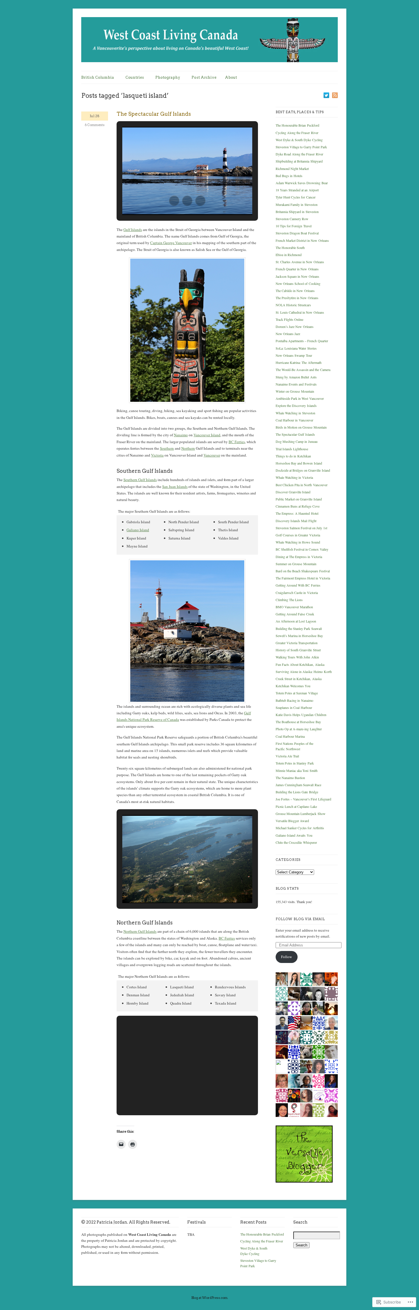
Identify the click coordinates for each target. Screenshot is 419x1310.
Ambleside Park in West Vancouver (300, 398)
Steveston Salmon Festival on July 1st (301, 528)
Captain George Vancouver (171, 242)
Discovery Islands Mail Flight (296, 520)
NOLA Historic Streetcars (293, 305)
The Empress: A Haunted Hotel (297, 513)
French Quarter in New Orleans (297, 269)
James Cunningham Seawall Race (298, 784)
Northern (188, 448)
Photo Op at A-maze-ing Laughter (299, 729)
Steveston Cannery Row (292, 218)
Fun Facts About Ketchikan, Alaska (300, 664)
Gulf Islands (132, 229)
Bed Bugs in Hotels (289, 175)
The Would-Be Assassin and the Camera (303, 369)
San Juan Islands (175, 486)
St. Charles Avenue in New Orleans (300, 261)
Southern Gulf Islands (140, 479)
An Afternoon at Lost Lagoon (296, 621)
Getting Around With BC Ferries (298, 585)
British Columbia (97, 77)
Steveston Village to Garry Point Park (301, 147)
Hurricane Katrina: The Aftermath (299, 362)
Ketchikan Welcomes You (293, 686)
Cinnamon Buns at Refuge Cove (298, 506)
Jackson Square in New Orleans (297, 276)
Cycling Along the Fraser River (297, 132)
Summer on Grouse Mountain (296, 563)
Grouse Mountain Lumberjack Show (301, 813)
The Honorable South (290, 247)
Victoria (157, 455)
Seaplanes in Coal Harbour (294, 707)
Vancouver (212, 455)
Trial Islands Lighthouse (292, 449)
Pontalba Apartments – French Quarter (302, 340)
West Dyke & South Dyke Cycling (299, 139)
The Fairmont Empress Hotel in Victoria (303, 578)
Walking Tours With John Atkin (297, 657)
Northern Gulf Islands (139, 931)
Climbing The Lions (289, 599)
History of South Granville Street (298, 650)
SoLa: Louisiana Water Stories (296, 348)
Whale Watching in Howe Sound (298, 542)
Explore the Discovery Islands (296, 405)
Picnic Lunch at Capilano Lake (296, 806)
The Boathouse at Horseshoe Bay (298, 721)
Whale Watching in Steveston (295, 413)
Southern (167, 448)
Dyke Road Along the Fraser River (299, 154)
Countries (134, 77)
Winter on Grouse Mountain (295, 391)
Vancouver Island (207, 434)
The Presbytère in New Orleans (297, 297)
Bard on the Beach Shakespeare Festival (303, 571)
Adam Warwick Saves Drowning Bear (302, 183)
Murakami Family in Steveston (297, 204)
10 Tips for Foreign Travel (294, 226)
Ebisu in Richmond (289, 254)
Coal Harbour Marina (290, 736)
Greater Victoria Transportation (297, 642)
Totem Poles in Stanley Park (295, 763)
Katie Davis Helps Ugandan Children (301, 714)
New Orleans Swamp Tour (294, 355)
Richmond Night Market (292, 168)
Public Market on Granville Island (299, 499)
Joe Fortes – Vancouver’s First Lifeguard (303, 799)
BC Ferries (237, 441)
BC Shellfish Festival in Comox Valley (302, 549)
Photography (167, 77)
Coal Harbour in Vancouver (294, 420)
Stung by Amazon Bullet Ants (296, 377)
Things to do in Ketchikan (293, 456)
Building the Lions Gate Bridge (297, 792)
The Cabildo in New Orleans (295, 290)
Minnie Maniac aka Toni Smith (297, 770)
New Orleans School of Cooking (298, 283)
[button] (174, 201)
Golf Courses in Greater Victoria (298, 535)
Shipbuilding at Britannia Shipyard (299, 161)
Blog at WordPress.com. (209, 1298)
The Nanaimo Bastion (290, 777)
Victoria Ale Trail (287, 756)
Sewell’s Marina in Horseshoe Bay (299, 635)
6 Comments (95, 125)
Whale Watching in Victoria (294, 477)
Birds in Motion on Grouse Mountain (301, 427)
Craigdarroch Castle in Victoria (297, 592)
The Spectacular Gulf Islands (154, 114)
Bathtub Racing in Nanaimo (294, 700)
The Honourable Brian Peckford (297, 125)
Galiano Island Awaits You (294, 835)
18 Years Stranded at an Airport (297, 190)
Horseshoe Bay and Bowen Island (299, 463)
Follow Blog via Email (300, 919)
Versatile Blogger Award (292, 820)
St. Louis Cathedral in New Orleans (300, 312)
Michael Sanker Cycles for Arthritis (300, 828)
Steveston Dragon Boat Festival (297, 233)
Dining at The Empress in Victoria (299, 556)
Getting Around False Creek (295, 614)
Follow (286, 956)
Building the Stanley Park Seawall (299, 628)
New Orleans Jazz (288, 333)
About (231, 77)
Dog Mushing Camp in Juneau (297, 441)
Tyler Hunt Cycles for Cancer (296, 197)
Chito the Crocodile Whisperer (296, 842)
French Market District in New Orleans (302, 240)
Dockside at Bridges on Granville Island (303, 470)
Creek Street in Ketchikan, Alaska (299, 678)
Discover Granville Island (293, 492)
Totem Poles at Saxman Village (297, 693)
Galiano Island (138, 529)
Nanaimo (181, 434)
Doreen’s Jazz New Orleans (295, 326)
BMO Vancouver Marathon (294, 607)
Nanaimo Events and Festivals (296, 384)
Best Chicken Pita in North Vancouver (302, 484)
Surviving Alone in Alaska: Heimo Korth (304, 671)
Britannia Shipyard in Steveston (297, 211)
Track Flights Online (289, 319)
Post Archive (204, 77)
